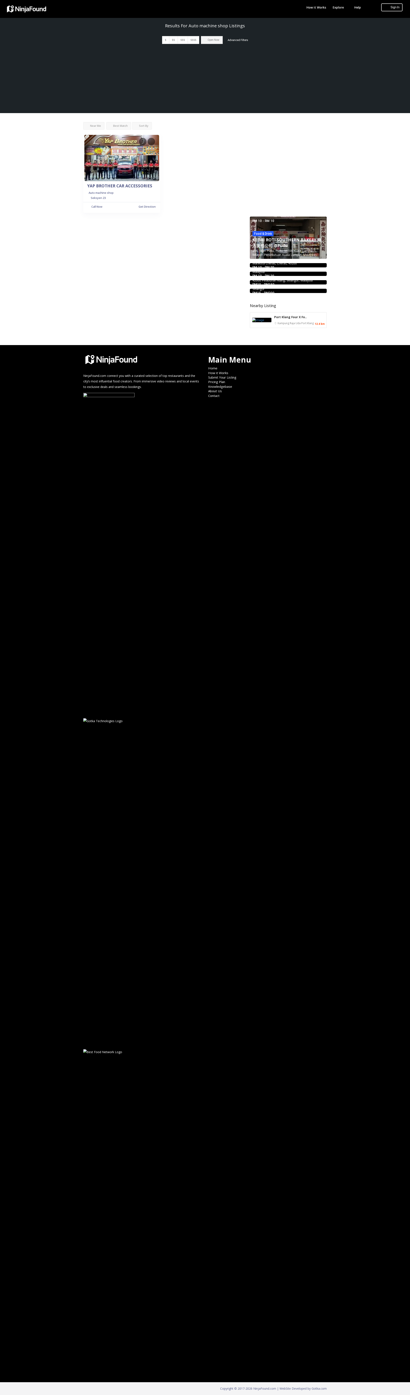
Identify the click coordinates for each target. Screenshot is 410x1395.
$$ (173, 40)
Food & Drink (263, 233)
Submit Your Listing (222, 377)
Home (212, 368)
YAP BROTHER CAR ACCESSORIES (119, 185)
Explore (338, 7)
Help (357, 7)
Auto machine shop (101, 193)
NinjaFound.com (94, 376)
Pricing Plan (216, 382)
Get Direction (147, 206)
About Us (215, 391)
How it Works (316, 7)
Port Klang (307, 323)
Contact (214, 396)
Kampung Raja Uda (289, 323)
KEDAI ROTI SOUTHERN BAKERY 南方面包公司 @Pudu (286, 242)
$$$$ (193, 40)
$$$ (182, 40)
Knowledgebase (220, 386)
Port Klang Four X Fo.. (290, 317)
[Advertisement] (205, 81)
